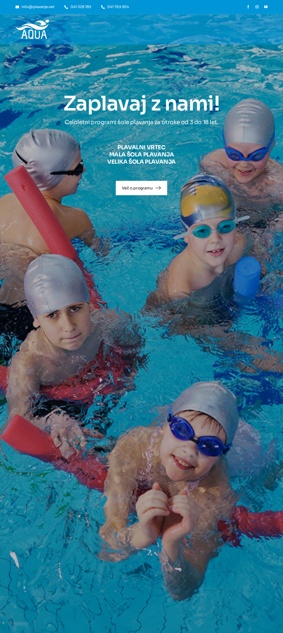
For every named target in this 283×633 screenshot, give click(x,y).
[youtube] (266, 7)
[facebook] (248, 7)
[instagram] (257, 7)
